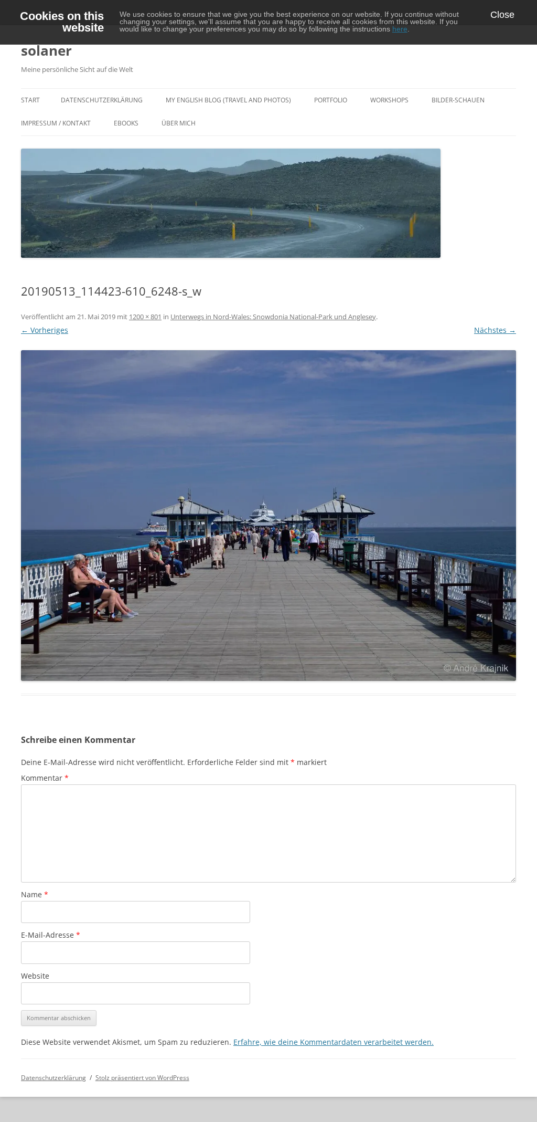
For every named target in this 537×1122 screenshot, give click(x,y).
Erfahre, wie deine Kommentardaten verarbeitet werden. (333, 1042)
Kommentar (45, 778)
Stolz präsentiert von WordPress (142, 1077)
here (399, 29)
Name (34, 894)
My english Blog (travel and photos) (228, 100)
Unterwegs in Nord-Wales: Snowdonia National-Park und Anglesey (273, 316)
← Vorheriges (44, 330)
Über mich (179, 123)
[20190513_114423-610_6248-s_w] (268, 515)
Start (30, 100)
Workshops (389, 100)
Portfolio (330, 100)
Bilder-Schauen (458, 100)
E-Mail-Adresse (50, 935)
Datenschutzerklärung (102, 100)
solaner (46, 50)
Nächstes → (495, 330)
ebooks (126, 123)
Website (35, 976)
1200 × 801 (145, 316)
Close (502, 14)
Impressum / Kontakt (56, 123)
